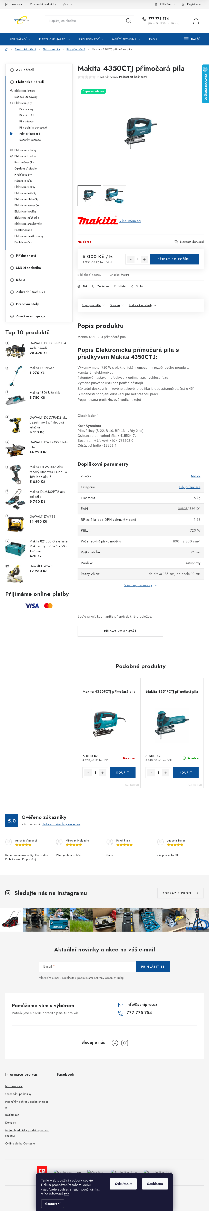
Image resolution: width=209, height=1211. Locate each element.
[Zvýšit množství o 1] (144, 259)
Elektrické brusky (25, 91)
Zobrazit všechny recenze (61, 824)
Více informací (130, 221)
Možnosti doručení (192, 242)
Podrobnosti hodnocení (133, 77)
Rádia (20, 280)
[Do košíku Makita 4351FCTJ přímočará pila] (186, 772)
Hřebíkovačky (23, 175)
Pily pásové (26, 121)
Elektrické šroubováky (28, 224)
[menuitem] (20, 39)
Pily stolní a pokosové (33, 127)
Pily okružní (26, 115)
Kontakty (10, 1123)
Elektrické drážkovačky (28, 236)
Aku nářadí (25, 70)
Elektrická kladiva (25, 156)
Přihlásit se (153, 967)
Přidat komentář (120, 631)
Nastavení (52, 1203)
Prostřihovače (23, 230)
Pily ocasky (26, 109)
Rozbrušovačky (24, 162)
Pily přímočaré (29, 134)
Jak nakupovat (14, 4)
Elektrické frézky (24, 187)
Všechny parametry (138, 585)
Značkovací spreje (31, 316)
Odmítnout (123, 1184)
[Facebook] (115, 1043)
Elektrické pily (23, 103)
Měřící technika (28, 267)
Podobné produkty (140, 305)
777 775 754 (158, 19)
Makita (125, 275)
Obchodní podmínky (43, 4)
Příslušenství (26, 255)
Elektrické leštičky (25, 193)
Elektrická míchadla (26, 218)
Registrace (193, 4)
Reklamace (12, 1115)
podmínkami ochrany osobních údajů (101, 978)
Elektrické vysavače (26, 205)
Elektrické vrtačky (25, 150)
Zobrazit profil (177, 893)
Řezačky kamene (30, 140)
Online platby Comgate (20, 1143)
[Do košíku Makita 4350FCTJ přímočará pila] (123, 772)
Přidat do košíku (174, 259)
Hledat (128, 21)
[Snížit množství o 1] (131, 259)
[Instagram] (124, 1043)
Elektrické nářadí (30, 82)
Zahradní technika (31, 292)
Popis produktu (91, 305)
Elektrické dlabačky (26, 199)
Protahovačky (23, 242)
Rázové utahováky (25, 97)
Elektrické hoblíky (25, 211)
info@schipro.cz (142, 1005)
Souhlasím (155, 1184)
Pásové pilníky (23, 181)
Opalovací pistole (25, 168)
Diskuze (115, 305)
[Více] (192, 39)
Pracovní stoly (27, 304)
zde (67, 1194)
